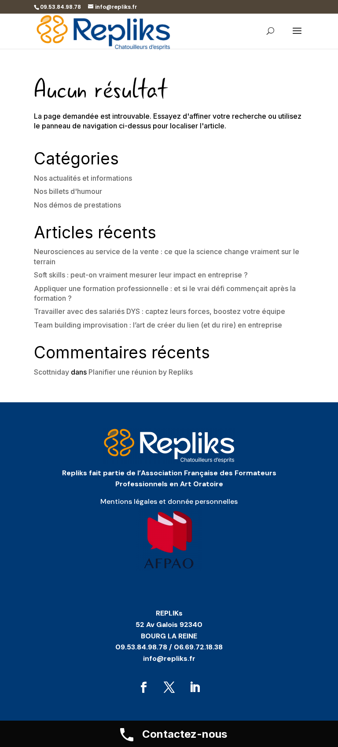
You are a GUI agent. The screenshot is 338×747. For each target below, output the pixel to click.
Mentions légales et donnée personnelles (169, 501)
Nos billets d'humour (68, 191)
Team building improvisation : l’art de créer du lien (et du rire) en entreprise (158, 325)
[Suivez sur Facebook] (143, 688)
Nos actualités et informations (83, 178)
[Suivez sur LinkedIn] (195, 688)
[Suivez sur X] (169, 688)
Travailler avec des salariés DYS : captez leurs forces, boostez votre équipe (159, 311)
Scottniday (51, 372)
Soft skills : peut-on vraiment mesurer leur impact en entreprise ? (141, 274)
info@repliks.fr (169, 658)
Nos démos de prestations (77, 204)
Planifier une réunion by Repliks (140, 372)
